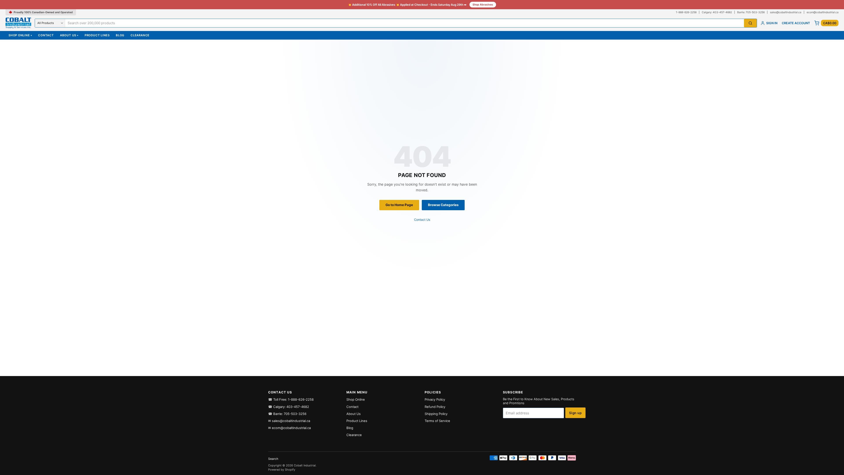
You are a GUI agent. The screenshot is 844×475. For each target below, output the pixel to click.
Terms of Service (437, 421)
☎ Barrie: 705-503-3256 (287, 414)
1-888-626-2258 (686, 12)
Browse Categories (443, 205)
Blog (120, 35)
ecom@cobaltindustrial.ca (823, 12)
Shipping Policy (436, 414)
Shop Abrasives (483, 4)
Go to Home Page (399, 205)
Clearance (140, 35)
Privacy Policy (435, 400)
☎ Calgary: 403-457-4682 (288, 407)
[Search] (750, 23)
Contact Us (422, 219)
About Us (69, 35)
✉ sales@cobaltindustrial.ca (289, 421)
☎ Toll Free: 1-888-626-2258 (291, 400)
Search (273, 458)
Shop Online (20, 35)
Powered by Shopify (281, 469)
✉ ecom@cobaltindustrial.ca (289, 428)
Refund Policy (435, 407)
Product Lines (97, 35)
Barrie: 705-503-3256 (751, 12)
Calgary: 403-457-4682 (717, 12)
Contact (46, 35)
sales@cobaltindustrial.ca (785, 12)
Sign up (575, 413)
